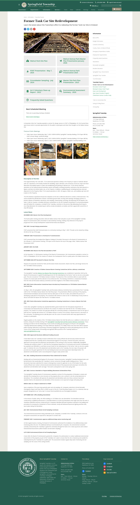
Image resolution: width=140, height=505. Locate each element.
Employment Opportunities (100, 55)
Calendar (78, 9)
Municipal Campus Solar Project (101, 89)
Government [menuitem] (22, 9)
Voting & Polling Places (99, 103)
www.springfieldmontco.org (32, 331)
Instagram (109, 466)
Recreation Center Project (99, 87)
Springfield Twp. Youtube (99, 75)
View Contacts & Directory (100, 137)
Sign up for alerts (112, 472)
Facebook (88, 471)
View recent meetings (32, 117)
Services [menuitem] (57, 9)
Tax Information (97, 79)
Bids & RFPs (96, 38)
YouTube (109, 469)
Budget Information (98, 41)
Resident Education (98, 68)
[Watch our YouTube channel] (104, 469)
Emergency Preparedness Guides (101, 51)
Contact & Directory (87, 2)
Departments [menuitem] (34, 9)
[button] (19, 4)
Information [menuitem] (46, 9)
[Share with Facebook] (25, 29)
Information (31, 17)
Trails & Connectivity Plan (99, 100)
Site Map (104, 496)
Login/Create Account (115, 2)
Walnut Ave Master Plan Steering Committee (51, 273)
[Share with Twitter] (28, 29)
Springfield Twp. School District (101, 72)
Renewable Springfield (98, 65)
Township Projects (39, 17)
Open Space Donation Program (101, 93)
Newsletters (96, 61)
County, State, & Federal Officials (101, 48)
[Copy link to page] (34, 29)
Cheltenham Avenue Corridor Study (102, 95)
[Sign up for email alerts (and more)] (104, 472)
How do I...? (95, 5)
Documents (101, 9)
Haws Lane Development (99, 91)
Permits (93, 9)
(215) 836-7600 (101, 2)
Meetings (85, 9)
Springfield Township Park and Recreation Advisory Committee (66, 322)
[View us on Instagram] (104, 466)
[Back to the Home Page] (39, 4)
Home (65, 9)
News (71, 9)
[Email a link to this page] (31, 29)
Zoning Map (96, 107)
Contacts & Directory (98, 44)
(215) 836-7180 (99, 125)
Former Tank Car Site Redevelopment (103, 85)
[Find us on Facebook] (83, 471)
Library (118, 9)
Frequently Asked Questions (100, 58)
